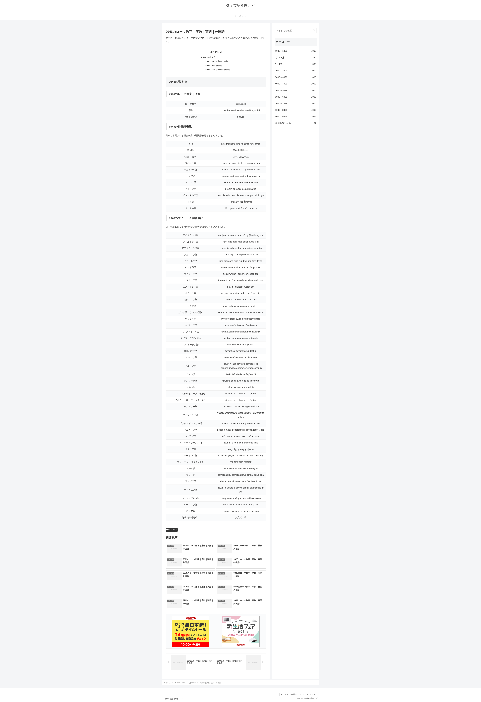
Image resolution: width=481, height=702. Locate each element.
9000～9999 (172, 530)
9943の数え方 (209, 57)
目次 (212, 51)
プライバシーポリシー (308, 694)
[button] (314, 30)
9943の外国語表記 (213, 65)
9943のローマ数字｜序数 (216, 61)
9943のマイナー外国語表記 (217, 69)
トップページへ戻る (289, 694)
